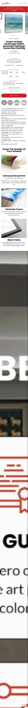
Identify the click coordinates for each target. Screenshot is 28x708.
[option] (14, 9)
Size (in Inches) (14, 69)
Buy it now (14, 95)
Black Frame (20, 65)
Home (10, 38)
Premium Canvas (9, 83)
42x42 (17, 76)
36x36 (11, 76)
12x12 (4, 72)
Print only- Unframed (14, 61)
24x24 (17, 72)
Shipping (16, 52)
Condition (14, 58)
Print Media (14, 80)
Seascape (15, 38)
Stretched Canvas (9, 65)
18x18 (11, 72)
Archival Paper (19, 83)
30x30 (23, 72)
